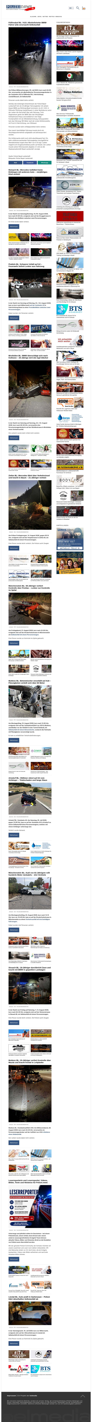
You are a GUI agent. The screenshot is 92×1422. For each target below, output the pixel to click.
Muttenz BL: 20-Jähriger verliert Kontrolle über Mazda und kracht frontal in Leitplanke (30, 1061)
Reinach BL (58, 16)
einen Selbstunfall (15, 1134)
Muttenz (45, 16)
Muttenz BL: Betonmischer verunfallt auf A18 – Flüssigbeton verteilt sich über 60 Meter (30, 682)
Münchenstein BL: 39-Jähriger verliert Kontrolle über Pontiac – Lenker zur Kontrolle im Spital (29, 588)
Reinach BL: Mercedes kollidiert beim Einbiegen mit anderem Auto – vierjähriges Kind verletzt (28, 172)
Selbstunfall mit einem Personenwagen (25, 635)
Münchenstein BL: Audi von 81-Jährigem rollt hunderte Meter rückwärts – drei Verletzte (29, 874)
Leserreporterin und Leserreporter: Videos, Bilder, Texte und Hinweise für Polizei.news (28, 1181)
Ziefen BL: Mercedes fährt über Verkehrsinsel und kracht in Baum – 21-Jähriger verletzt (29, 476)
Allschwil (33, 16)
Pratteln (52, 16)
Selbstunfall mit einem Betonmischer (21, 730)
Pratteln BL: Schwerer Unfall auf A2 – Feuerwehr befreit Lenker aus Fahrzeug (26, 265)
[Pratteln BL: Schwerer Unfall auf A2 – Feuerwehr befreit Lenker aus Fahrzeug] (30, 283)
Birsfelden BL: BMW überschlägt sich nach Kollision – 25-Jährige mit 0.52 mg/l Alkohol (28, 357)
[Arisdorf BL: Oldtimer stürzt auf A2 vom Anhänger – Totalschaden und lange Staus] (30, 799)
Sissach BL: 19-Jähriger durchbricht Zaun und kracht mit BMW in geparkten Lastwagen (30, 969)
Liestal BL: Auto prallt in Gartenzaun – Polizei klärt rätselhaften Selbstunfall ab (29, 1298)
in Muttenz (46, 1132)
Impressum (11, 1396)
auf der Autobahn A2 (37, 305)
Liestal (39, 16)
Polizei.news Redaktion (22, 86)
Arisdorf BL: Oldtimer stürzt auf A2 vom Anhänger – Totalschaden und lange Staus (28, 779)
